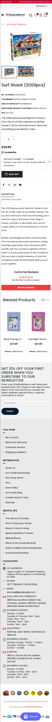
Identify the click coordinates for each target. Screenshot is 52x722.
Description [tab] (7, 194)
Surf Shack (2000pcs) (23, 85)
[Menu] (2, 15)
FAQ (7, 482)
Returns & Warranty (16, 442)
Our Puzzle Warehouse (17, 472)
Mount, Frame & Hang (17, 528)
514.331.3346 (30, 584)
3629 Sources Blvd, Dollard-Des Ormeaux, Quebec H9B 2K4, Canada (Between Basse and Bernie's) (26, 603)
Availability (10, 152)
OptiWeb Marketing (33, 707)
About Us (10, 468)
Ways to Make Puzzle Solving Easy (23, 548)
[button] (40, 300)
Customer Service (15, 447)
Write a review (26, 287)
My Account (11, 437)
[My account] (41, 15)
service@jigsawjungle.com (21, 592)
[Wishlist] (35, 15)
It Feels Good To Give (16, 497)
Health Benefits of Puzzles (19, 533)
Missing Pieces (13, 538)
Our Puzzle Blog (13, 492)
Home (2, 24)
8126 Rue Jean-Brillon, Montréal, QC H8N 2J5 (26, 633)
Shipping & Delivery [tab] (11, 199)
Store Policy (11, 487)
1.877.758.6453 (15, 584)
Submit (10, 411)
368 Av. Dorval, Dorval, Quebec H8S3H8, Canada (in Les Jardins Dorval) (24, 658)
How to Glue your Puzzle (18, 523)
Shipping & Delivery (15, 452)
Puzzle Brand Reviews (17, 552)
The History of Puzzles (17, 518)
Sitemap (10, 502)
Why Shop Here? (14, 477)
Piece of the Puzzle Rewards (20, 543)
